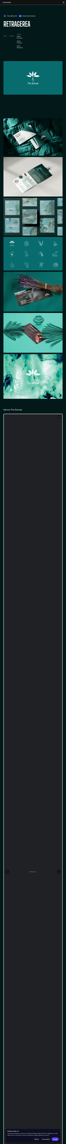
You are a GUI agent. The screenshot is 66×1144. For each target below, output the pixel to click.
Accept (55, 1139)
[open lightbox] (33, 137)
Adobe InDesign (19, 42)
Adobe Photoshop (20, 46)
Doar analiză (46, 1139)
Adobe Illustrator (20, 37)
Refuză (37, 1139)
